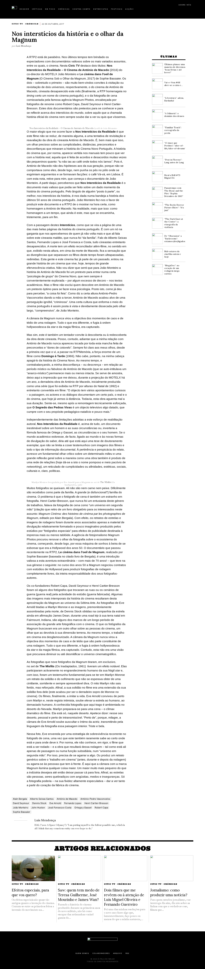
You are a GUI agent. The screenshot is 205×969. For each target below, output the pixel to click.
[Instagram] (174, 10)
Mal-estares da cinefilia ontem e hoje (172, 254)
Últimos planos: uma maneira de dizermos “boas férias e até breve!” (174, 68)
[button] (191, 10)
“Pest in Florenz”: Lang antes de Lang (174, 161)
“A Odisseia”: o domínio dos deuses (174, 114)
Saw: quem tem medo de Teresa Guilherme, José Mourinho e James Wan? (78, 895)
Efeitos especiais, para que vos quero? (30, 892)
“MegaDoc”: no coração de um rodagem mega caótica (171, 269)
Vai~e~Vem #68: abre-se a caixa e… (173, 84)
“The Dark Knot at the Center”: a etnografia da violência (173, 223)
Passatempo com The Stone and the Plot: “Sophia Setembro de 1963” (173, 192)
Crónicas (32, 24)
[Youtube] (183, 10)
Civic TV (17, 24)
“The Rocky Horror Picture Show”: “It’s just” (174, 208)
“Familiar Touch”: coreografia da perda (172, 130)
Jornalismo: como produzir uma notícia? (168, 892)
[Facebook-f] (164, 10)
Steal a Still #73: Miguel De (172, 176)
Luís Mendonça (23, 45)
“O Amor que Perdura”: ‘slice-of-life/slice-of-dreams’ (174, 146)
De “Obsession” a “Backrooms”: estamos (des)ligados (174, 239)
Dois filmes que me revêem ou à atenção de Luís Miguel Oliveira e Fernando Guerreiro (124, 897)
